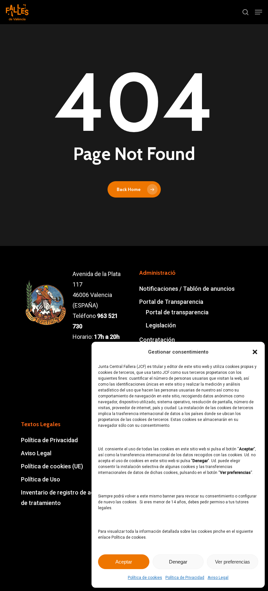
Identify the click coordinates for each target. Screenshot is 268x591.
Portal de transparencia (177, 312)
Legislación (161, 325)
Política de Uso (40, 479)
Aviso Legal (218, 577)
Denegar (178, 562)
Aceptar (123, 562)
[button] (255, 352)
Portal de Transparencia (171, 301)
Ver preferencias (232, 562)
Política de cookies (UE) (52, 466)
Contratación (157, 339)
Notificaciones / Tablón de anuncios (187, 288)
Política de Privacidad (184, 577)
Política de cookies (145, 577)
